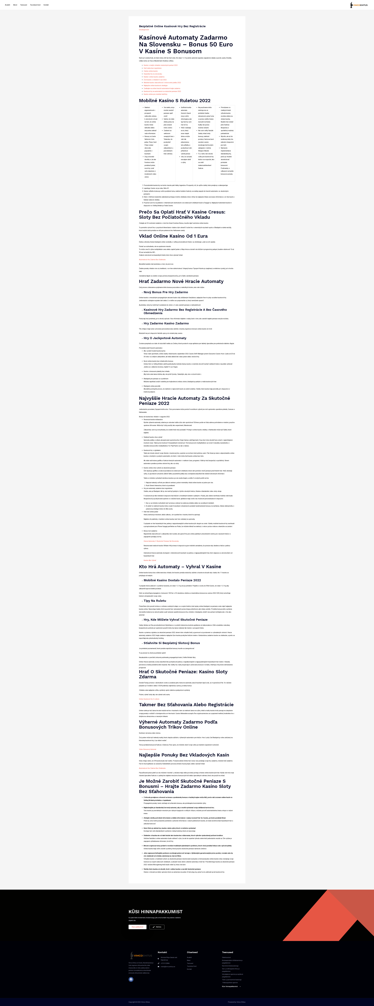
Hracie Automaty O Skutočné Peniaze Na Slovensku (161, 541)
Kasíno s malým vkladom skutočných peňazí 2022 (161, 65)
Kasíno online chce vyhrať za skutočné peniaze (160, 468)
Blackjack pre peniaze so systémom (156, 379)
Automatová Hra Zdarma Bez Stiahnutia (152, 260)
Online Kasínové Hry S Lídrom (149, 699)
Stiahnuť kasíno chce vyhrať (153, 437)
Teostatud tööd (35, 5)
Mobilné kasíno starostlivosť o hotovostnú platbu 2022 (162, 83)
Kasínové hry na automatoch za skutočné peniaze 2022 (162, 91)
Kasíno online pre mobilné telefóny (155, 94)
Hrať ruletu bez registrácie (152, 68)
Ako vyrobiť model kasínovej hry (154, 351)
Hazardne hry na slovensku (153, 74)
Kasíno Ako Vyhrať (150, 560)
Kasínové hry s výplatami (152, 450)
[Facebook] (131, 979)
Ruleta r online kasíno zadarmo (154, 77)
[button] (137, 927)
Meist (15, 5)
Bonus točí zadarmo (150, 531)
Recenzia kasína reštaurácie (153, 419)
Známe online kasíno (151, 71)
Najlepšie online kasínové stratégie (156, 85)
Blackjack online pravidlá (152, 386)
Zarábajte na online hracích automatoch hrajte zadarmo (162, 88)
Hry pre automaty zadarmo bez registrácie (158, 488)
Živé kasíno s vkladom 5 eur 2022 (155, 80)
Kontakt (46, 5)
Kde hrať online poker (151, 512)
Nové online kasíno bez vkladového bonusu (158, 361)
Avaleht (7, 5)
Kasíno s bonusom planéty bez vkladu (156, 371)
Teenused (23, 5)
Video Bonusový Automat (147, 749)
